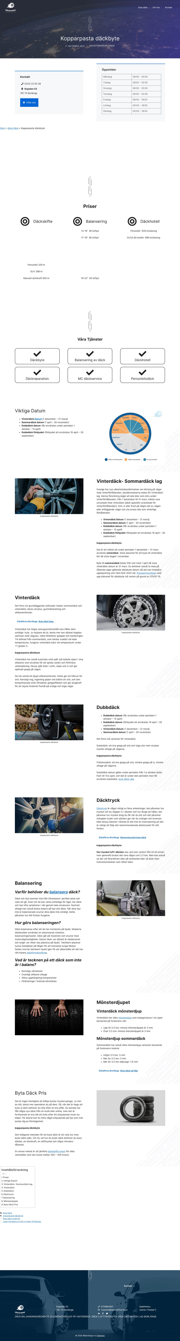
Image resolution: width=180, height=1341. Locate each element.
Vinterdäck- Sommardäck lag (18, 1184)
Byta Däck (13, 128)
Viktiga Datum (10, 1181)
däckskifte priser (56, 1151)
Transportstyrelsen (146, 573)
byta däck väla (126, 779)
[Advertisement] (79, 152)
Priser (6, 1177)
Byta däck (142, 7)
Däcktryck (102, 808)
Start (2, 128)
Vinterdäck (9, 1187)
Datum (38, 419)
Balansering (9, 1197)
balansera (58, 892)
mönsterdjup (125, 1017)
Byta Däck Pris (11, 1204)
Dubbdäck (9, 1191)
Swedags (101, 1335)
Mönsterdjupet (11, 1201)
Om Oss (156, 7)
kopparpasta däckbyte (13, 1216)
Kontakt (168, 7)
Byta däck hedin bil (11, 1218)
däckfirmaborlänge (37, 952)
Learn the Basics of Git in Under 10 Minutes (22, 1221)
